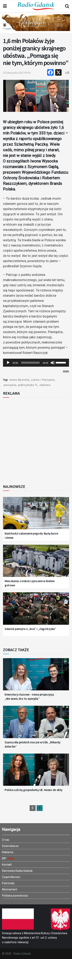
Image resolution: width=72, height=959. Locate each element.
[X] (58, 73)
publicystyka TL (28, 385)
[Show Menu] (5, 6)
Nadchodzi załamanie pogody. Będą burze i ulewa (31, 536)
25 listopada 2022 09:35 (16, 72)
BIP (4, 858)
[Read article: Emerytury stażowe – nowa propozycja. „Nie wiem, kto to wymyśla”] (36, 676)
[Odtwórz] (8, 363)
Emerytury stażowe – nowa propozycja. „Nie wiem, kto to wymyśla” (29, 697)
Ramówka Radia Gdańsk (17, 870)
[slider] (61, 362)
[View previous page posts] (33, 808)
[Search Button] (67, 6)
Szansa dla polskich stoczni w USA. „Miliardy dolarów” (32, 744)
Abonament (9, 889)
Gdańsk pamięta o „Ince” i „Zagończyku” (30, 629)
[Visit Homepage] (36, 6)
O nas (5, 839)
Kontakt (7, 864)
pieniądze (10, 385)
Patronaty (8, 883)
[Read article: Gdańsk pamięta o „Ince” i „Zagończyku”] (36, 610)
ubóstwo (45, 385)
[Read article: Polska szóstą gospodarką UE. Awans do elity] (36, 772)
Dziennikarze (10, 846)
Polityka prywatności (15, 895)
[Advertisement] (36, 440)
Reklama (7, 852)
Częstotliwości (11, 877)
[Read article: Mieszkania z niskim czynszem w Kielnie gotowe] (36, 563)
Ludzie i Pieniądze (43, 379)
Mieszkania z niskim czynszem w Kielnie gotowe (30, 583)
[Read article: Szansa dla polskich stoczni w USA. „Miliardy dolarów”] (36, 724)
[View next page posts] (40, 808)
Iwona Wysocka (19, 379)
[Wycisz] (53, 363)
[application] (36, 363)
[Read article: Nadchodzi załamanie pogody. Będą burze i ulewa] (36, 515)
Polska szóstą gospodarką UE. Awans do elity (33, 790)
